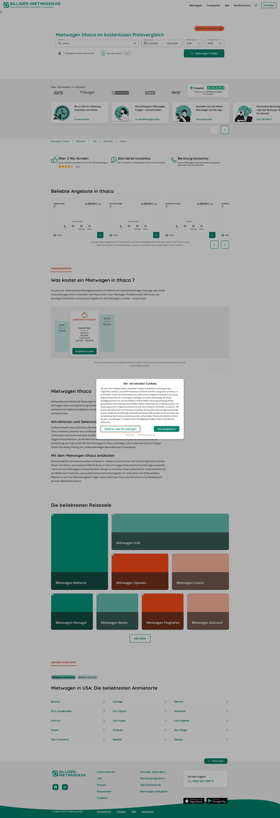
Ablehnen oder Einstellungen (120, 428)
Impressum (130, 435)
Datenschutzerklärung (146, 435)
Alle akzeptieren (167, 428)
